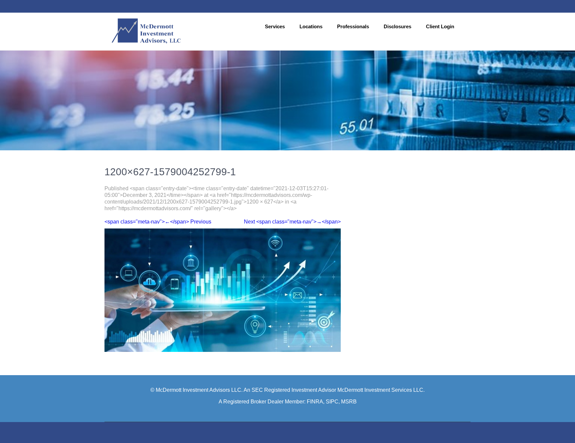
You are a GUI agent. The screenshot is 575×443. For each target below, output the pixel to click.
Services (275, 26)
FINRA (315, 401)
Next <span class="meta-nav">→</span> (292, 221)
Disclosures (397, 26)
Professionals (353, 26)
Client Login (440, 26)
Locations (310, 26)
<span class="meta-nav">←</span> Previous (157, 221)
